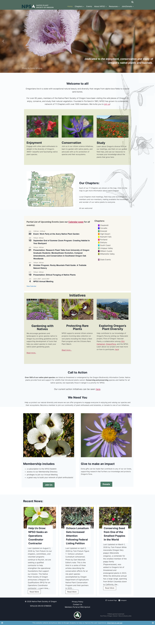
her (116, 349)
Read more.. (31, 353)
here (98, 389)
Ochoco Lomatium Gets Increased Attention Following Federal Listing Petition (77, 536)
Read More (35, 592)
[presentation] (40, 517)
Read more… (67, 350)
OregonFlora (111, 344)
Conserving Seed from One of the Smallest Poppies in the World (114, 534)
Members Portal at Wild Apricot (77, 607)
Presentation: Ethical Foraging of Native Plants (54, 274)
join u (106, 104)
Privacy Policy (77, 602)
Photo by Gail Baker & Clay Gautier (42, 317)
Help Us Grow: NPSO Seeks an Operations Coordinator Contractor (37, 536)
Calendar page (76, 222)
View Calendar (31, 286)
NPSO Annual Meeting (43, 281)
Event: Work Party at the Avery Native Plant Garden (56, 233)
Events (89, 6)
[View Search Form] (132, 1)
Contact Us (77, 604)
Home (70, 6)
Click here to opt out (114, 623)
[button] (3, 41)
